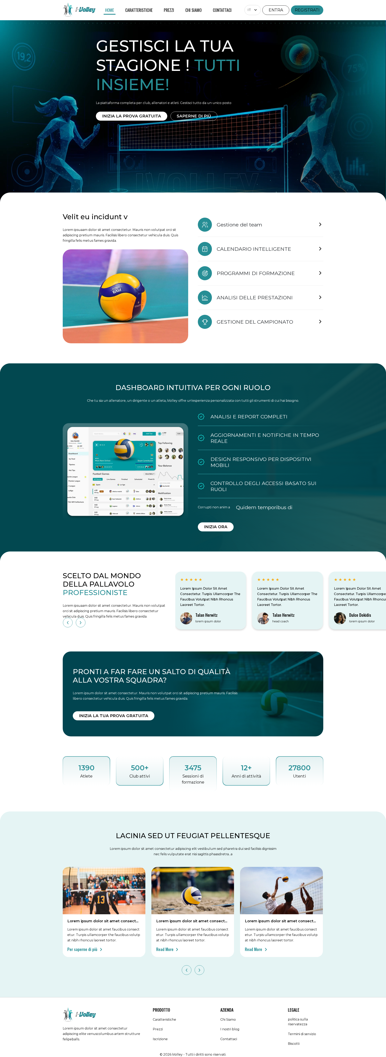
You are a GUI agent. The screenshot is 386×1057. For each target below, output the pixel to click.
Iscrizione (160, 1039)
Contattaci (228, 1039)
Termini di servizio (302, 1034)
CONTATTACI (222, 10)
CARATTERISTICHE (139, 10)
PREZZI (169, 10)
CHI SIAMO (193, 10)
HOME (109, 10)
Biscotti (294, 1044)
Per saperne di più (82, 949)
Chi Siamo (228, 1019)
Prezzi (158, 1029)
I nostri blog (229, 1029)
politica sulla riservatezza (298, 1021)
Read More (165, 949)
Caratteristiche (164, 1019)
